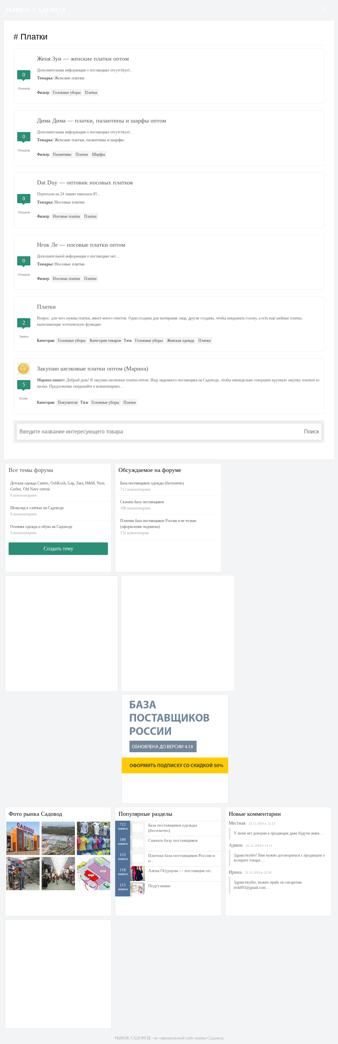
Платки (91, 92)
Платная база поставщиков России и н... (181, 858)
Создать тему (58, 548)
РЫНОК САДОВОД (35, 10)
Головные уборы (67, 92)
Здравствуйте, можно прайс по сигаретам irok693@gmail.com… (268, 885)
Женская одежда (180, 340)
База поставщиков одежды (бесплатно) (172, 828)
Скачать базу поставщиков (172, 840)
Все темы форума (31, 470)
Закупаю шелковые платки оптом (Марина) (92, 368)
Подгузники (159, 885)
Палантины (62, 154)
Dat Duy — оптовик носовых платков (85, 182)
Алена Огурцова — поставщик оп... (180, 870)
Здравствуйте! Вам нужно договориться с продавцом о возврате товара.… (279, 858)
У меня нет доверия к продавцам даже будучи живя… (278, 833)
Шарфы (98, 154)
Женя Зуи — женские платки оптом (83, 58)
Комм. (23, 398)
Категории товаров (105, 340)
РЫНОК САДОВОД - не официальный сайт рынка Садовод (169, 1037)
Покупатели (68, 402)
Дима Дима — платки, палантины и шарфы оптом (101, 120)
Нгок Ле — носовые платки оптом (81, 244)
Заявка (23, 336)
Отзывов (24, 88)
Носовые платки (66, 216)
